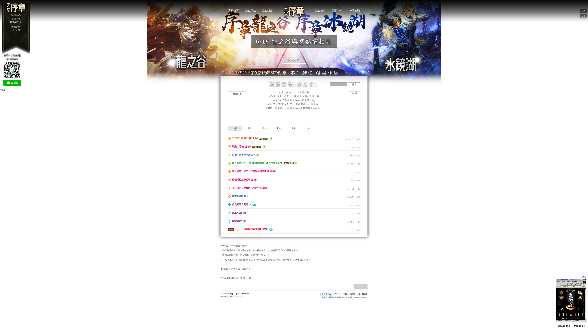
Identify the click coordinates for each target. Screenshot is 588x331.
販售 (264, 128)
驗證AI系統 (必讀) (241, 146)
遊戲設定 (267, 10)
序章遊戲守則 (239, 221)
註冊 (583, 16)
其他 (279, 128)
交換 (293, 128)
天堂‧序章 (361, 286)
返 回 (354, 93)
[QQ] (326, 294)
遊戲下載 (250, 10)
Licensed (245, 294)
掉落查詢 (354, 10)
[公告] (231, 229)
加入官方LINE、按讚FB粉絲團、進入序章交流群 (257, 163)
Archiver (337, 294)
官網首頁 (233, 10)
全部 (235, 128)
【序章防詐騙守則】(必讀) (254, 229)
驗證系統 (16, 18)
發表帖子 (237, 94)
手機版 (345, 294)
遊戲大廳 (261, 72)
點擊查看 (294, 60)
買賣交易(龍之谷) (277, 72)
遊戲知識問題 (239, 212)
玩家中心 (337, 10)
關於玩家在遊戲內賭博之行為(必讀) (250, 188)
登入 (583, 11)
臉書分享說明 (239, 196)
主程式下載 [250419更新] (245, 138)
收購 (249, 128)
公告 (308, 128)
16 (347, 197)
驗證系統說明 (15, 22)
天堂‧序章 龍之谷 (246, 72)
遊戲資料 (320, 10)
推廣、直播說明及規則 (243, 155)
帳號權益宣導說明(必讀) (244, 179)
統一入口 (16, 30)
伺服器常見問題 (240, 204)
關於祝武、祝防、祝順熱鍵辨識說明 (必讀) (253, 171)
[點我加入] (226, 269)
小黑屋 (352, 294)
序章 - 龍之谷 (229, 72)
